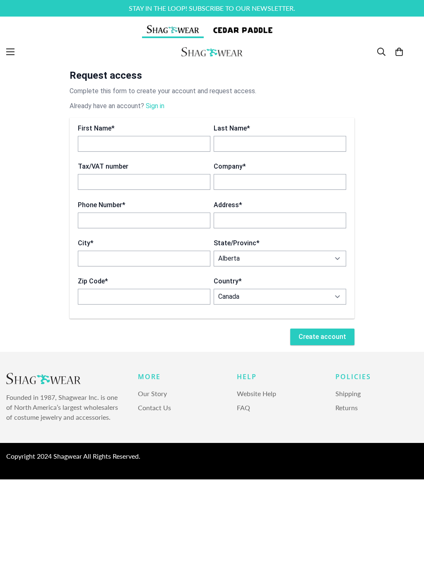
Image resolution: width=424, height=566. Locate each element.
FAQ (243, 407)
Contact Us (154, 407)
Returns (346, 407)
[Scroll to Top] (407, 520)
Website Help (256, 393)
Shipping (348, 393)
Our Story (152, 393)
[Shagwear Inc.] (212, 51)
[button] (399, 51)
